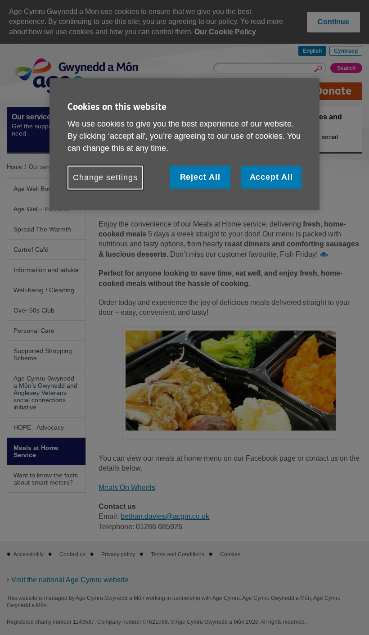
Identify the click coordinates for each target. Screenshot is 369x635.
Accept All (271, 176)
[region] (185, 144)
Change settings (105, 177)
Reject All (200, 176)
